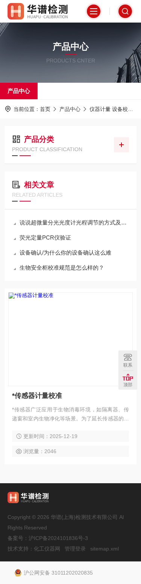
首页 (45, 109)
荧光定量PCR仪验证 (45, 237)
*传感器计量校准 (37, 395)
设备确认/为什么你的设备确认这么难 (65, 252)
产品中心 (19, 91)
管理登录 (75, 549)
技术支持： (21, 549)
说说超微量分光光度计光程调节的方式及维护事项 (74, 222)
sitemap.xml (104, 549)
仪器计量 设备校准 (111, 109)
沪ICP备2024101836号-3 (58, 538)
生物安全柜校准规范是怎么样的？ (62, 267)
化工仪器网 (47, 549)
